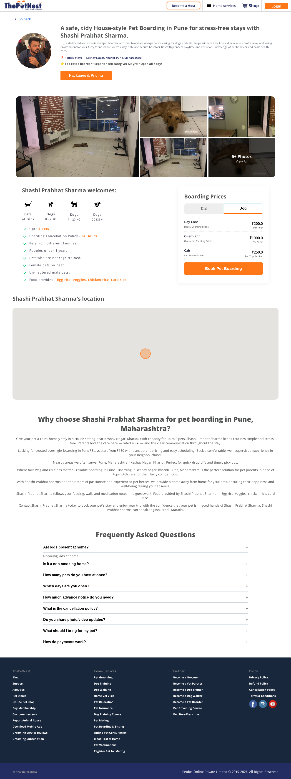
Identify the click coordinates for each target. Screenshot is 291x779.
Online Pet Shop (24, 702)
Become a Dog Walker (187, 696)
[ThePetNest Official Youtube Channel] (273, 704)
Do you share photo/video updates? (74, 620)
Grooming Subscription (28, 739)
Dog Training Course (107, 714)
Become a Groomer (186, 677)
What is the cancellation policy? (70, 608)
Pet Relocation (103, 702)
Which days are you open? (66, 586)
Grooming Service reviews (30, 733)
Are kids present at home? (66, 547)
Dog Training (102, 683)
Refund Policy (258, 683)
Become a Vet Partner (187, 683)
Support (18, 683)
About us (19, 690)
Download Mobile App (27, 726)
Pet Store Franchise (186, 714)
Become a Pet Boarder (188, 702)
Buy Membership (24, 708)
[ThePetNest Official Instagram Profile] (263, 704)
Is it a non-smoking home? (66, 564)
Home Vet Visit (104, 696)
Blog (15, 677)
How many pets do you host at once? (75, 575)
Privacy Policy (258, 677)
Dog (243, 208)
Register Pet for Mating (109, 751)
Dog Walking (102, 690)
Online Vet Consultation (110, 733)
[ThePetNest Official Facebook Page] (253, 704)
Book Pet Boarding (223, 268)
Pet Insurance (103, 708)
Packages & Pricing (86, 75)
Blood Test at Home (107, 739)
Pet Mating (101, 720)
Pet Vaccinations (105, 745)
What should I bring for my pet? (70, 631)
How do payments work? (64, 642)
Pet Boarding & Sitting (109, 726)
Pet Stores (19, 696)
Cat (204, 209)
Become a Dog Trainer (188, 690)
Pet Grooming (103, 677)
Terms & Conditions (262, 696)
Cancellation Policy (262, 690)
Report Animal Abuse (27, 720)
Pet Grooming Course (187, 708)
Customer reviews (25, 714)
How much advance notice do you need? (78, 597)
